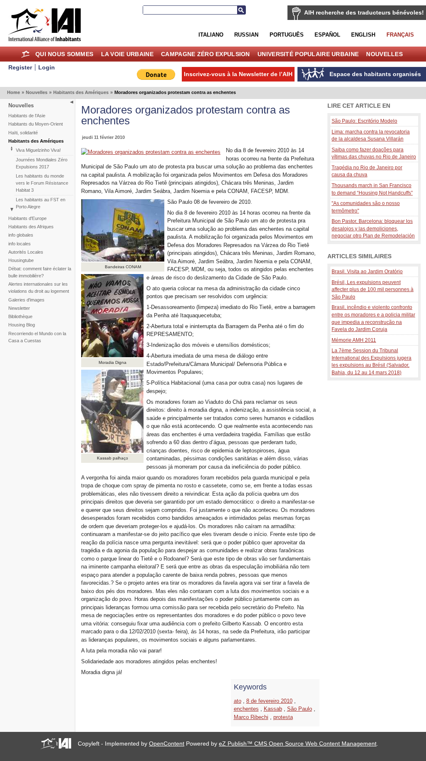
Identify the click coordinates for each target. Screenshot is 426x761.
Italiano (210, 35)
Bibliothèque (20, 316)
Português (287, 35)
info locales (19, 243)
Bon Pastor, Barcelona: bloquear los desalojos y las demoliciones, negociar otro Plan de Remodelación (373, 228)
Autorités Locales (25, 252)
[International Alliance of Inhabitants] (44, 24)
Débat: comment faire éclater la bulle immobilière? (39, 272)
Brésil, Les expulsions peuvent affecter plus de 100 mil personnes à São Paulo (373, 289)
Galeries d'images (26, 299)
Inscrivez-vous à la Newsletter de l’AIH (238, 74)
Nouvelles (384, 54)
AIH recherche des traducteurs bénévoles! (364, 12)
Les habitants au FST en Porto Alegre (40, 203)
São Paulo (299, 709)
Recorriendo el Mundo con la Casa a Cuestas (37, 337)
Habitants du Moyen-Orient (35, 123)
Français (400, 35)
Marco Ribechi (251, 717)
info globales (20, 234)
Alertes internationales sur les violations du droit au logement (38, 288)
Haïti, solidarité (23, 132)
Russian (246, 35)
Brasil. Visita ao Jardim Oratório (367, 271)
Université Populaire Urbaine (308, 54)
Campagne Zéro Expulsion (205, 54)
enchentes (246, 709)
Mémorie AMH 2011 (354, 340)
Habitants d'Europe (27, 218)
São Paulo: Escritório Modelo (364, 121)
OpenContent (166, 743)
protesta (283, 717)
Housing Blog (21, 324)
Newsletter (19, 308)
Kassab (273, 709)
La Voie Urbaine (127, 54)
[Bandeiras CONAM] (122, 260)
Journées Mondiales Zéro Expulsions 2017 (41, 163)
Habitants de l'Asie (26, 115)
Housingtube (21, 260)
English (363, 35)
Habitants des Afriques (31, 226)
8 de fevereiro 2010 (269, 701)
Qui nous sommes (64, 54)
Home (25, 54)
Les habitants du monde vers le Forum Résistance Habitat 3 (42, 183)
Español (327, 35)
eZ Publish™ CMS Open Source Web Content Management (297, 743)
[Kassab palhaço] (112, 451)
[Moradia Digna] (112, 355)
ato (237, 701)
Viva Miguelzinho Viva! (38, 150)
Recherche (241, 10)
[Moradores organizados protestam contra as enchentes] (150, 152)
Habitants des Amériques (81, 92)
